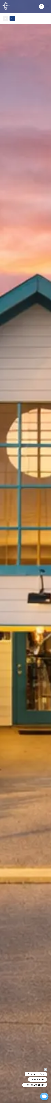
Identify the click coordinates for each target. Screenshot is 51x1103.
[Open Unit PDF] (44, 72)
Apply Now (25, 120)
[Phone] (41, 6)
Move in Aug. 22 (13, 158)
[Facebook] (6, 473)
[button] (23, 204)
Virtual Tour (25, 125)
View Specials (12, 171)
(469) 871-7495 (13, 467)
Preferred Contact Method (21, 523)
